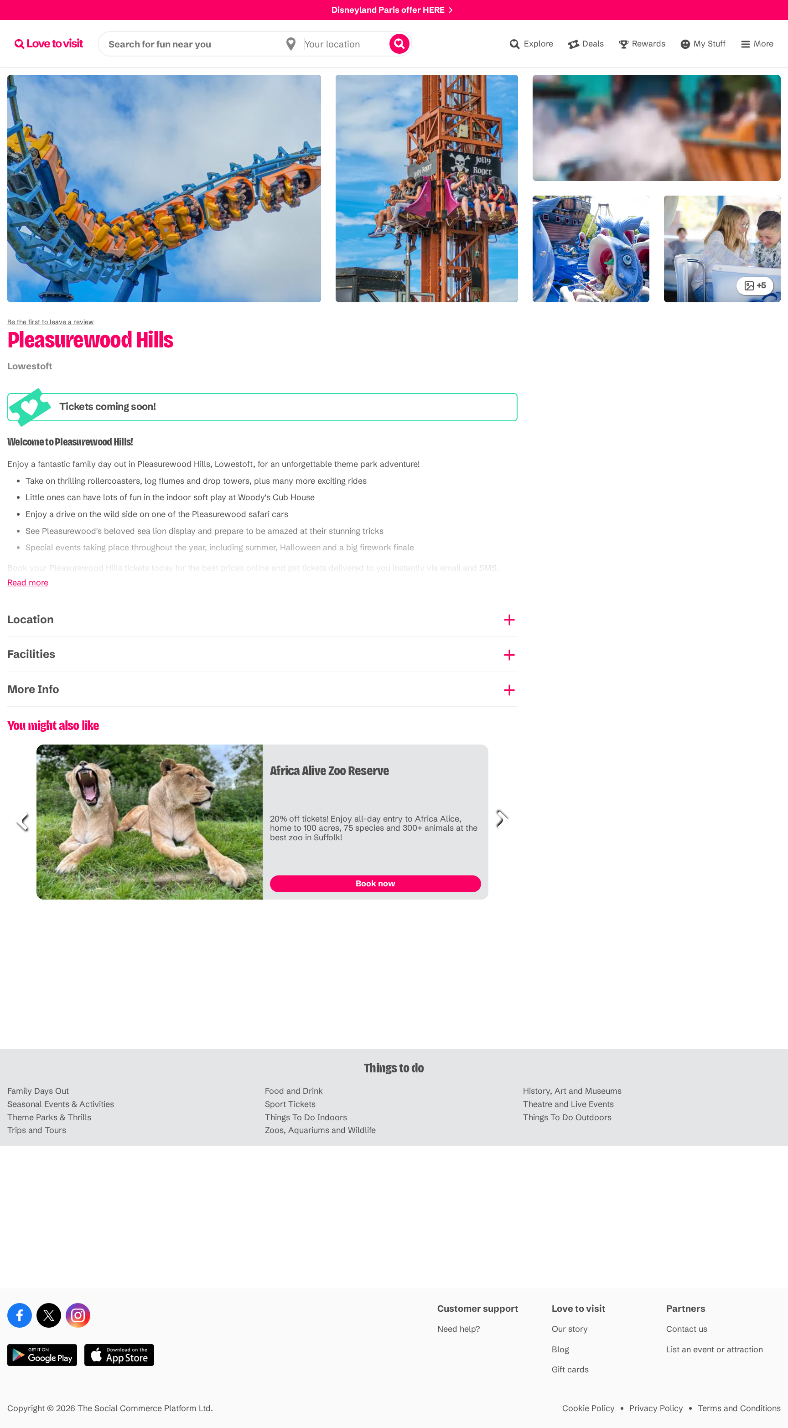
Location (30, 619)
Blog (560, 1350)
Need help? (458, 1329)
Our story (570, 1329)
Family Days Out (38, 1091)
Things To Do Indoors (306, 1118)
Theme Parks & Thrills (49, 1118)
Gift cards (570, 1370)
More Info (33, 689)
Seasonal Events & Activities (60, 1104)
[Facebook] (19, 1315)
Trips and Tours (36, 1130)
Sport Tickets (290, 1104)
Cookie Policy (588, 1408)
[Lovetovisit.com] (49, 44)
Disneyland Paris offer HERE (388, 10)
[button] (50, 322)
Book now (375, 883)
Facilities (31, 654)
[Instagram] (78, 1315)
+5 (761, 285)
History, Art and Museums (572, 1091)
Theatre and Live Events (568, 1104)
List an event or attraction (714, 1350)
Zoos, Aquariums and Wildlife (320, 1130)
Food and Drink (294, 1091)
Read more (27, 583)
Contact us (686, 1329)
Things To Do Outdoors (567, 1118)
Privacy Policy (656, 1408)
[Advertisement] (394, 978)
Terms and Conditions (739, 1408)
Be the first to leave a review (50, 322)
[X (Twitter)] (48, 1315)
